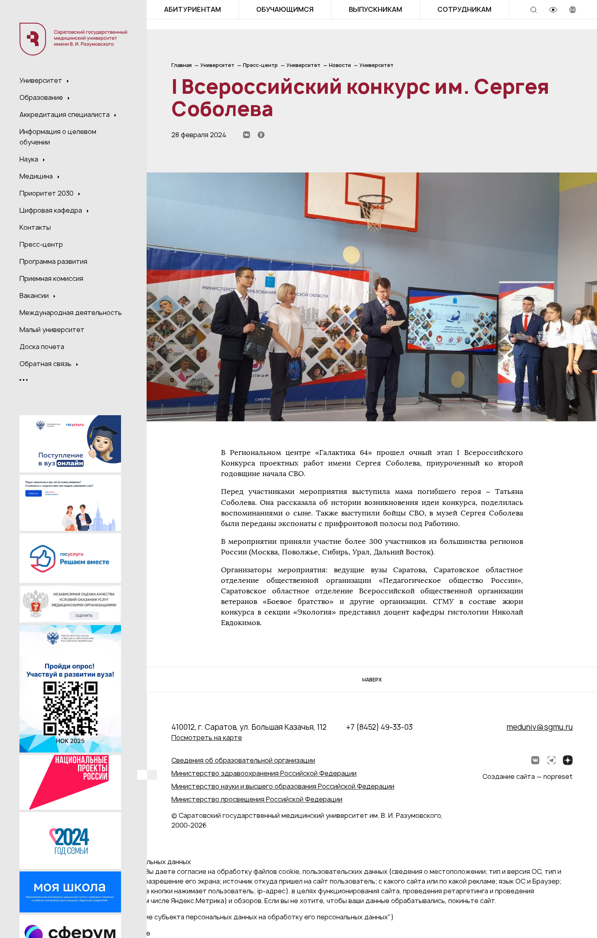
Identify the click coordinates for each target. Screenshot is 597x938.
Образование (42, 97)
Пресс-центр (41, 244)
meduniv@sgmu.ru (539, 727)
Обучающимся (285, 9)
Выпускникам (375, 9)
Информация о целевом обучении (57, 137)
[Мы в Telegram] (551, 760)
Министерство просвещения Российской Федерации (256, 799)
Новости (340, 65)
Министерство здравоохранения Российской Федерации (264, 773)
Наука (29, 159)
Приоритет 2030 (47, 193)
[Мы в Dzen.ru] (568, 760)
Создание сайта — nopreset (527, 776)
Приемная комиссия (51, 278)
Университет (41, 80)
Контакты (35, 227)
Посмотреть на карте (206, 737)
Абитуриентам (192, 9)
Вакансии (34, 295)
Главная (181, 65)
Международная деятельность (70, 312)
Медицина (36, 176)
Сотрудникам (464, 9)
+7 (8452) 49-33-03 (379, 727)
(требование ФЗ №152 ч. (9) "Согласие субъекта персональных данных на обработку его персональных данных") (211, 916)
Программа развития (53, 261)
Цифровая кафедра (51, 210)
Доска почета (41, 346)
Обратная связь (46, 363)
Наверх (372, 679)
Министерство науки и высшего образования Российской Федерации (282, 786)
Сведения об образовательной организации (243, 760)
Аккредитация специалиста (65, 114)
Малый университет (51, 329)
